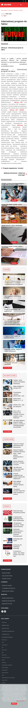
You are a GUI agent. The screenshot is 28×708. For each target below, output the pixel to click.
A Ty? (3, 642)
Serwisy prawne (5, 672)
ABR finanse (4, 639)
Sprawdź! (14, 200)
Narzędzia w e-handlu (18, 10)
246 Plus (3, 682)
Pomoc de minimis (6, 657)
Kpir (2, 652)
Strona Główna (4, 10)
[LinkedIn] (2, 39)
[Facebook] (2, 33)
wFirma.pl (4, 622)
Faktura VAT (4, 649)
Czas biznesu (5, 644)
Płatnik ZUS (4, 655)
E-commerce (10, 10)
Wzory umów (4, 680)
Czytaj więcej (7, 367)
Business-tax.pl (5, 628)
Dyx (2, 647)
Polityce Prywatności (20, 700)
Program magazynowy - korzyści (13, 168)
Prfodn (3, 660)
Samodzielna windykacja (7, 665)
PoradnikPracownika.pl (7, 637)
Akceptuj (14, 703)
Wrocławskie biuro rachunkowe (8, 677)
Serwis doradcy (5, 667)
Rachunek (4, 662)
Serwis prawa (4, 670)
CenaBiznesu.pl (5, 634)
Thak (3, 675)
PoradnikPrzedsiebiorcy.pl (8, 631)
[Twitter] (2, 36)
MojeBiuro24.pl (5, 625)
